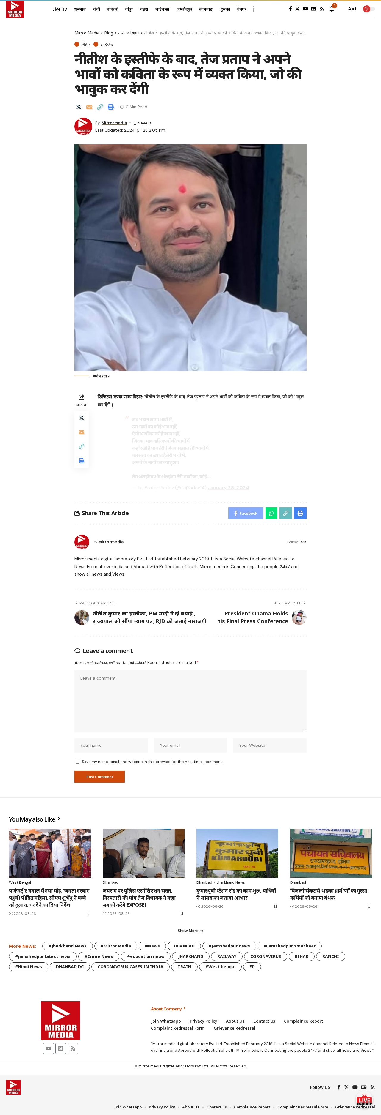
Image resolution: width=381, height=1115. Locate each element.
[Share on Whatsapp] (271, 513)
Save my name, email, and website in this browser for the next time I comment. (152, 761)
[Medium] (60, 1048)
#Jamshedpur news (229, 946)
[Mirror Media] (15, 9)
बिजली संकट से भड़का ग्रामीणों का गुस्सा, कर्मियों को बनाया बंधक (329, 894)
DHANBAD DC (70, 966)
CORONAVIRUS (265, 956)
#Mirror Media (116, 946)
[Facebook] (290, 9)
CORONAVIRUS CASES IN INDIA (130, 966)
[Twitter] (297, 9)
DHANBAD (184, 946)
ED (252, 966)
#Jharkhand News (68, 946)
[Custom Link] (364, 1100)
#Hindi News (28, 966)
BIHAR (301, 956)
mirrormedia (114, 122)
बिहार (85, 44)
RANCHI (330, 956)
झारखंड (106, 44)
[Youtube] (48, 1048)
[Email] (89, 107)
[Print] (111, 107)
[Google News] (314, 9)
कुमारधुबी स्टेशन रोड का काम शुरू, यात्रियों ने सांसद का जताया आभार (236, 894)
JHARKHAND (190, 956)
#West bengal (220, 966)
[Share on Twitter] (78, 107)
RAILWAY (226, 956)
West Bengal (20, 882)
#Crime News (99, 956)
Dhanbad (110, 882)
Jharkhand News (231, 882)
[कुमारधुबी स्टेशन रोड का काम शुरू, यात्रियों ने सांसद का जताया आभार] (237, 853)
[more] (254, 9)
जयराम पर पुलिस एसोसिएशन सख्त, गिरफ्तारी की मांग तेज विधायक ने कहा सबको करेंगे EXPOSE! (139, 897)
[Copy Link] (100, 107)
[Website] (304, 542)
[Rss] (322, 9)
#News (152, 946)
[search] (340, 9)
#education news (145, 956)
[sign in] (281, 8)
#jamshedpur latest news (43, 956)
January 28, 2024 (228, 487)
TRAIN (184, 966)
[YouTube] (305, 9)
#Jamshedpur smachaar (290, 946)
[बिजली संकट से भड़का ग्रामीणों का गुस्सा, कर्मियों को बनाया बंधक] (331, 853)
